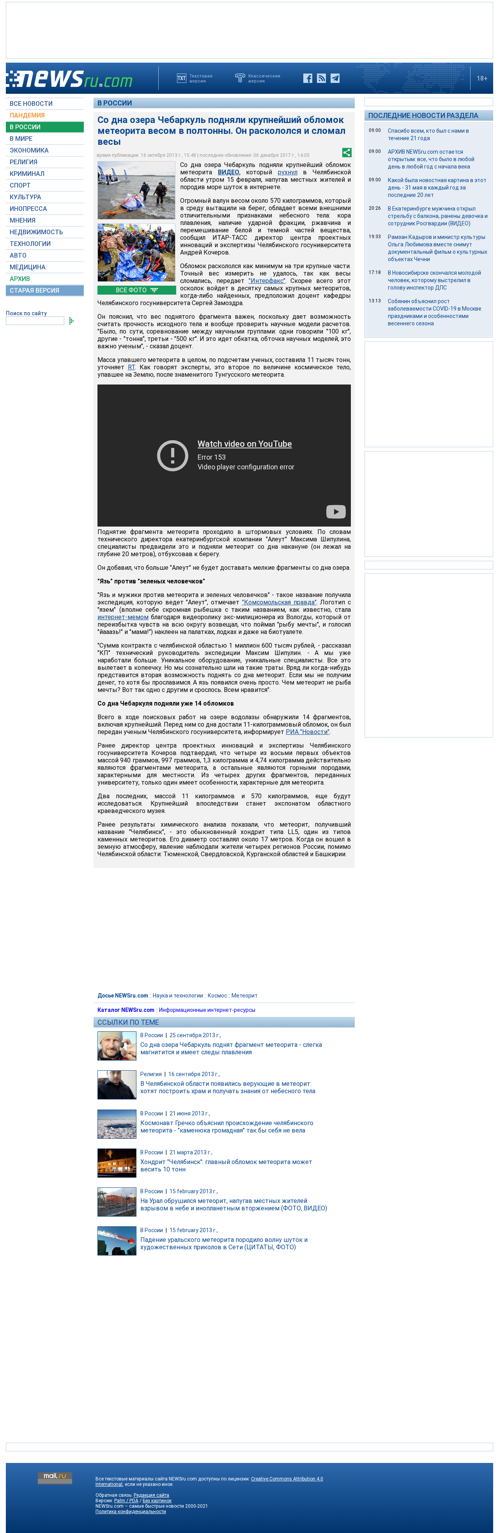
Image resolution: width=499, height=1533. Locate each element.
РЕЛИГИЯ (23, 162)
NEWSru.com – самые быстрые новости (140, 1506)
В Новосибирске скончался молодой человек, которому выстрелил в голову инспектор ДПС (434, 280)
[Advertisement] (249, 29)
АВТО (18, 255)
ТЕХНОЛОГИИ (30, 244)
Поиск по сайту (26, 313)
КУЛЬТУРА (25, 197)
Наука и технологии (178, 995)
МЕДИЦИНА (28, 267)
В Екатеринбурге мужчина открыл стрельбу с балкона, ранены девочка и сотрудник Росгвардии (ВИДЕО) (438, 216)
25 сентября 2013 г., (195, 1035)
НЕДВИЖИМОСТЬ (36, 232)
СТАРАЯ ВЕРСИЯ (34, 290)
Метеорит (245, 995)
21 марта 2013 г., (191, 1152)
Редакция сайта (151, 1495)
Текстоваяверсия (200, 78)
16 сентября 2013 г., (194, 1074)
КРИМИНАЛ (27, 173)
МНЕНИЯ (22, 220)
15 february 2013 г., (194, 1191)
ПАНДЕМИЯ (27, 115)
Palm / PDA (126, 1500)
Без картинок (157, 1500)
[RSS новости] (321, 78)
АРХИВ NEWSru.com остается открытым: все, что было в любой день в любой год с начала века (431, 159)
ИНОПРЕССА (28, 208)
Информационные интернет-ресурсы (207, 1010)
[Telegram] (335, 78)
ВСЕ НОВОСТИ (31, 103)
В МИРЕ (21, 138)
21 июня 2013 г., (190, 1113)
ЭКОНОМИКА (29, 150)
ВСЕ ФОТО (132, 290)
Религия (151, 1074)
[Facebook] (307, 78)
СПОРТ (20, 185)
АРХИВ (20, 279)
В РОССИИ (25, 127)
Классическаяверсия (264, 78)
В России (114, 103)
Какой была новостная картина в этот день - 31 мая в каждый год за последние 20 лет (437, 187)
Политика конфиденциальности (131, 1511)
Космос (217, 995)
